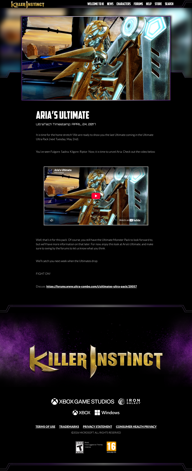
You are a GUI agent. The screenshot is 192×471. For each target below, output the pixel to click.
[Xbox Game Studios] (82, 401)
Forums (138, 4)
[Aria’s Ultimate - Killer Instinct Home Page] (96, 355)
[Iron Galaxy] (129, 401)
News (110, 4)
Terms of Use (45, 426)
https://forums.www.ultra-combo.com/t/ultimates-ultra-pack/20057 (91, 286)
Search (169, 4)
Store (158, 4)
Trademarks (69, 426)
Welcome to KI (95, 4)
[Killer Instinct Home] (32, 5)
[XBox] (81, 412)
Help (149, 4)
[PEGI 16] (111, 447)
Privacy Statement (97, 426)
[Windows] (107, 412)
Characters (124, 4)
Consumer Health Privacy (136, 426)
